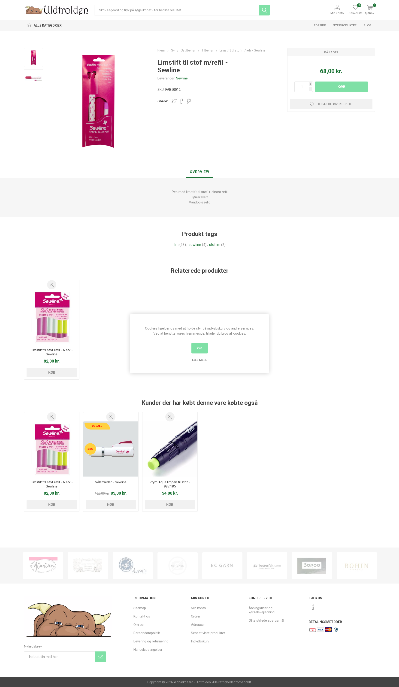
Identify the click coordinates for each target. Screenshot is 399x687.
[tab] (199, 172)
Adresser (198, 625)
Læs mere (199, 359)
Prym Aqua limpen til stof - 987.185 (170, 484)
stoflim (214, 244)
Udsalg (97, 425)
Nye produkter (345, 25)
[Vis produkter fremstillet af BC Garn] (222, 565)
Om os (138, 625)
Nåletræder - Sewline (111, 482)
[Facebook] (313, 607)
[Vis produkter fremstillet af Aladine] (43, 565)
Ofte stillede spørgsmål (266, 620)
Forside (320, 25)
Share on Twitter (174, 101)
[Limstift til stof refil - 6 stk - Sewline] (51, 317)
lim (176, 244)
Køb (341, 87)
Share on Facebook (181, 101)
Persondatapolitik (146, 633)
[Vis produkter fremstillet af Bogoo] (312, 565)
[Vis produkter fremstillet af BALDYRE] (177, 565)
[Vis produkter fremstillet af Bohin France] (357, 565)
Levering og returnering (150, 641)
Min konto (337, 13)
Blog (367, 25)
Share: (162, 101)
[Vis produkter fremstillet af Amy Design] (88, 565)
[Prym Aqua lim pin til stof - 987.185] (170, 449)
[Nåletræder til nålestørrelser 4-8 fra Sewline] (111, 449)
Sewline (182, 78)
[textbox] (176, 10)
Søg (264, 10)
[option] (43, 565)
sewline (194, 244)
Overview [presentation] (199, 172)
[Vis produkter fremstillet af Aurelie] (133, 565)
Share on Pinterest (188, 101)
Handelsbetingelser (147, 650)
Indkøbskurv (200, 641)
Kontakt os (141, 616)
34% (90, 449)
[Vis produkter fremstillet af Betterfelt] (267, 565)
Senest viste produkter (208, 633)
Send (100, 656)
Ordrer (195, 616)
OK (199, 348)
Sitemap (139, 608)
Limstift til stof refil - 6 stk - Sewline (52, 352)
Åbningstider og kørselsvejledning (262, 610)
